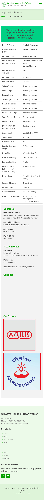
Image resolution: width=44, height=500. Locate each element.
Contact (6, 458)
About (5, 436)
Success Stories (8, 439)
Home (3, 16)
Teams (5, 452)
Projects (6, 442)
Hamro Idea (27, 493)
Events (5, 455)
